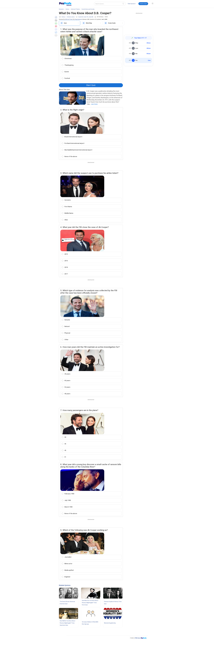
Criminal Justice (71, 17)
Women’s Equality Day (110, 623)
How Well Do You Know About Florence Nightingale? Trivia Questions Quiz (67, 623)
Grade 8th (91, 17)
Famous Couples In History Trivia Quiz (112, 602)
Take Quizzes (131, 3)
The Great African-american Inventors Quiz (67, 602)
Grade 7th (85, 17)
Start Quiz (90, 85)
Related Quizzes (64, 585)
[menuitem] (132, 4)
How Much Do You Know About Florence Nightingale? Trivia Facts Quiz (90, 602)
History (63, 17)
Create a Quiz (143, 3)
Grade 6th (80, 17)
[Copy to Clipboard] (56, 32)
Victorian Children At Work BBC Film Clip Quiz (90, 623)
